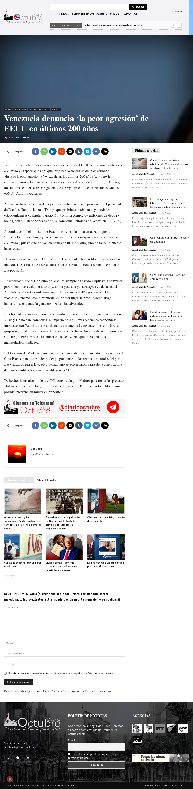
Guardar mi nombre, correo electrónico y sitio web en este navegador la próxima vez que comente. (60, 673)
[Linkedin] (53, 151)
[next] (179, 25)
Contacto (177, 785)
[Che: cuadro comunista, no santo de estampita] (106, 501)
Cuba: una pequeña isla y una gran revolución (113, 25)
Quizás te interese (19, 480)
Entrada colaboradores (157, 785)
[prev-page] (6, 577)
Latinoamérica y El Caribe (39, 109)
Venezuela (55, 109)
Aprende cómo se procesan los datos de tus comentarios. (81, 691)
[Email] (70, 151)
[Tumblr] (79, 151)
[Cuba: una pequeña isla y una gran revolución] (23, 547)
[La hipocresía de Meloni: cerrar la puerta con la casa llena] (106, 547)
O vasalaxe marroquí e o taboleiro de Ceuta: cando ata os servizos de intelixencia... (169, 164)
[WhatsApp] (44, 151)
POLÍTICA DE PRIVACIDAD (60, 785)
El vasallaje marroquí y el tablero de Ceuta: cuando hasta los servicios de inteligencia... (168, 203)
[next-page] (12, 577)
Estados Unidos (20, 109)
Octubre (36, 448)
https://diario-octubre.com (41, 454)
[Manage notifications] (10, 779)
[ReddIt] (61, 151)
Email (71, 740)
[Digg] (105, 151)
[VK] (96, 151)
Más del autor (47, 480)
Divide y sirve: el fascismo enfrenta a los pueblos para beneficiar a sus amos (61, 566)
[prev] (173, 25)
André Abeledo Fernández (144, 174)
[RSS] (7, 758)
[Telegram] (87, 151)
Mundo (8, 109)
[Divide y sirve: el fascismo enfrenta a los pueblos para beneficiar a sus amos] (64, 547)
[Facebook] (35, 151)
